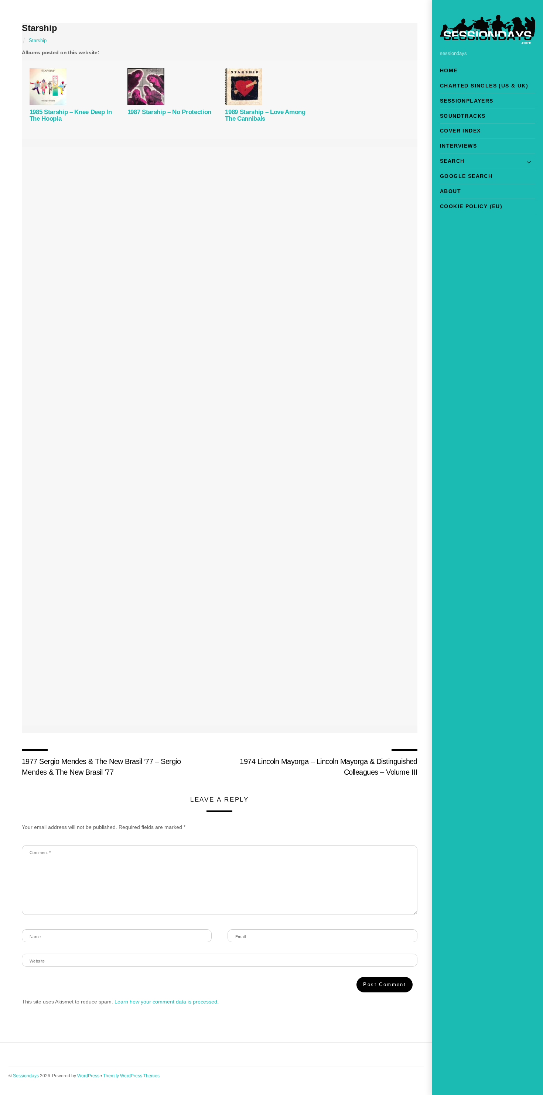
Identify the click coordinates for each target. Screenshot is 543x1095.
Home (449, 70)
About (450, 191)
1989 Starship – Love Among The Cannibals (265, 115)
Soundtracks (462, 116)
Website (37, 961)
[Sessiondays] (487, 41)
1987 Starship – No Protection (169, 112)
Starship (39, 28)
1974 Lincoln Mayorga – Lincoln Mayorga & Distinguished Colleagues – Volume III (328, 766)
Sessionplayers (467, 101)
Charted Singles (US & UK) (484, 86)
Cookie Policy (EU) (471, 206)
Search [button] (452, 161)
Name (35, 936)
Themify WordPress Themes (131, 1075)
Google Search (466, 176)
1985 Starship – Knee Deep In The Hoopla (71, 115)
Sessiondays (26, 1075)
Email (240, 936)
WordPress (88, 1075)
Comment (40, 852)
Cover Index (460, 131)
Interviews (458, 146)
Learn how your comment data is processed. (167, 1002)
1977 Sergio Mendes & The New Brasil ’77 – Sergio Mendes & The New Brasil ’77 (101, 766)
